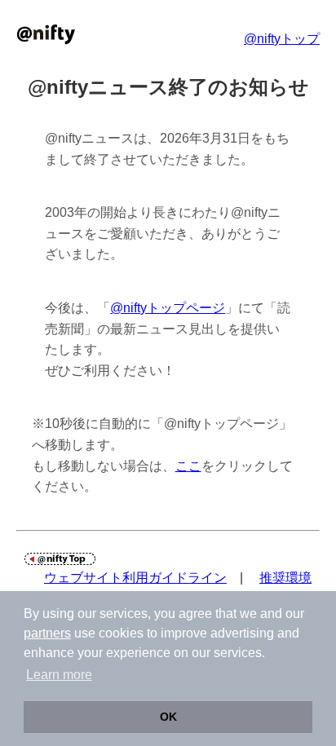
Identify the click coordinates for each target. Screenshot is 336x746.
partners (47, 633)
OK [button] (168, 716)
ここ (188, 466)
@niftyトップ (282, 39)
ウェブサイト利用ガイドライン (135, 578)
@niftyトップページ (167, 308)
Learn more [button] (59, 675)
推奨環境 (285, 578)
